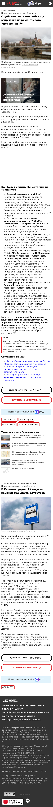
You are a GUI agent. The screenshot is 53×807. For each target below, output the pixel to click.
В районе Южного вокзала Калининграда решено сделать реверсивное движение (29, 445)
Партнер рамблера (24, 794)
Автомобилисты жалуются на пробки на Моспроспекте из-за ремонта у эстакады (27, 362)
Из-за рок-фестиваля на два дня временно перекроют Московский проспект (22, 377)
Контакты (7, 716)
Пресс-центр (37, 705)
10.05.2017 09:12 (8, 10)
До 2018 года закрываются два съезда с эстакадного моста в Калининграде (28, 437)
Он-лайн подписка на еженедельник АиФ (25, 712)
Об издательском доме (15, 705)
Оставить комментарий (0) (27, 400)
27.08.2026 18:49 (8, 483)
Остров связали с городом (23, 468)
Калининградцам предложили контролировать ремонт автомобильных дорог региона (28, 462)
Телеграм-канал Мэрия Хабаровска (18, 531)
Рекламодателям (25, 716)
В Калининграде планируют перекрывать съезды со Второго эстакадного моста (21, 369)
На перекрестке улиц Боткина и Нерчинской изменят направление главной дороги (30, 453)
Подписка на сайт (12, 709)
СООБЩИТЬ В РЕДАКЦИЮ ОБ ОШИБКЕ (21, 720)
